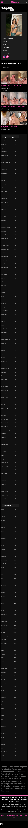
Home (2, 815)
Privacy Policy (19, 815)
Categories (7, 505)
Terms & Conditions (10, 815)
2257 (14, 817)
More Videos (5, 68)
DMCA (25, 815)
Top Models (9, 137)
